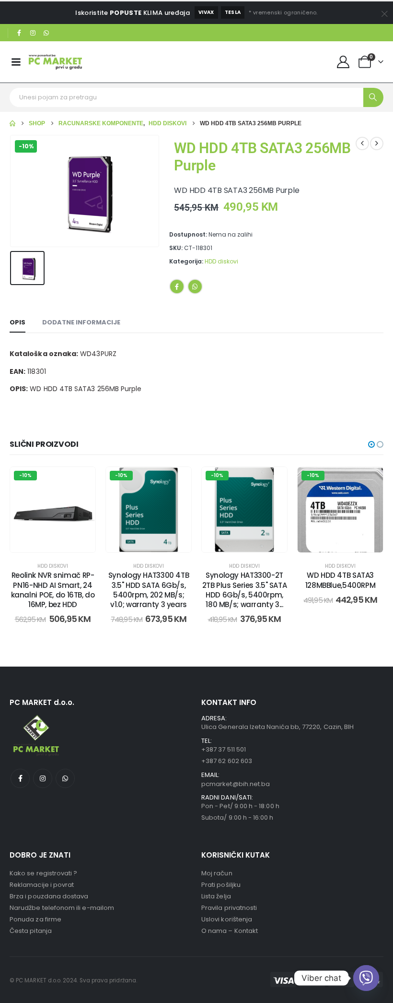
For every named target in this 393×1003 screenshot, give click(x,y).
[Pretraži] (373, 97)
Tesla (233, 12)
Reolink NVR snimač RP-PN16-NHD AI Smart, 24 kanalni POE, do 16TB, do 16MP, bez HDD (53, 589)
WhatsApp (195, 286)
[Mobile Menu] (16, 62)
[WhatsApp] (46, 33)
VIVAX (206, 12)
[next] (376, 143)
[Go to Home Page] (12, 123)
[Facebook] (19, 33)
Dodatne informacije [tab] (81, 322)
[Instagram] (33, 33)
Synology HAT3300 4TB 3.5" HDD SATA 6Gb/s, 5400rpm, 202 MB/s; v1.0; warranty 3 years (148, 589)
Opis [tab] (17, 322)
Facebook (177, 286)
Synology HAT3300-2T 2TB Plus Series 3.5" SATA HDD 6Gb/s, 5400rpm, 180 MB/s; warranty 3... (244, 589)
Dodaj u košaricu (60, 542)
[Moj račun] (343, 62)
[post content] (52, 509)
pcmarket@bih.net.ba (235, 783)
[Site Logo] (55, 61)
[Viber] (366, 978)
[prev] (362, 143)
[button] (371, 444)
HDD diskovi (221, 261)
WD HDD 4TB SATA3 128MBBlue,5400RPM (340, 580)
